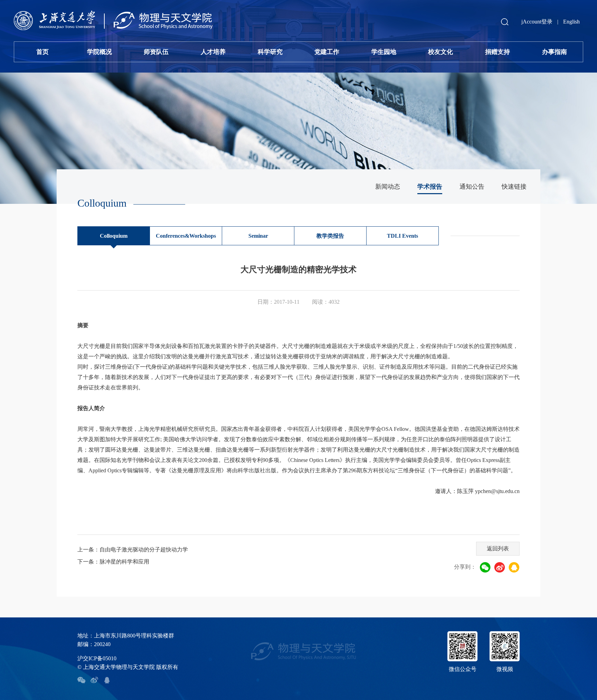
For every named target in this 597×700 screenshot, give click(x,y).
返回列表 (498, 548)
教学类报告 (330, 236)
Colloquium (113, 236)
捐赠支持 (497, 51)
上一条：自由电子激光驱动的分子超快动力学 (132, 549)
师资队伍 (156, 51)
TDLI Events (402, 236)
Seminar (258, 236)
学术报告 (429, 186)
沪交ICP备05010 (96, 658)
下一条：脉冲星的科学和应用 (113, 562)
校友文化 (440, 51)
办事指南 (554, 51)
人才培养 (213, 51)
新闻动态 (387, 186)
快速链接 (514, 186)
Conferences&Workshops (186, 236)
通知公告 (471, 186)
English (571, 22)
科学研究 (270, 51)
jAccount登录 (536, 22)
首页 (42, 51)
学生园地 (383, 51)
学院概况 (99, 51)
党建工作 (326, 51)
